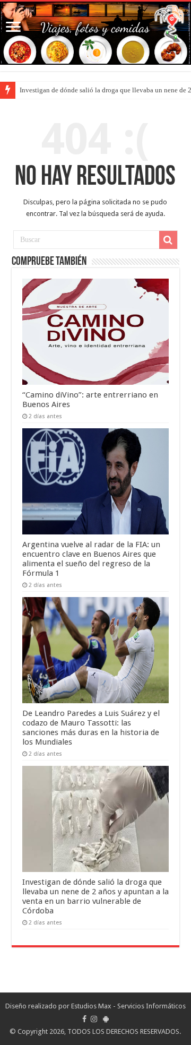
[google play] (106, 1019)
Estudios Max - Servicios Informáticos (128, 1006)
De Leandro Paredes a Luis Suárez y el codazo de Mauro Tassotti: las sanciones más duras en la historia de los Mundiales (91, 728)
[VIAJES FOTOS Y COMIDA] (95, 33)
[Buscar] (168, 240)
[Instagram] (94, 1019)
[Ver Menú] (13, 28)
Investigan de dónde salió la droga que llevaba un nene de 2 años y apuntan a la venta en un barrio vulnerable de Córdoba (95, 896)
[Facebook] (84, 1019)
